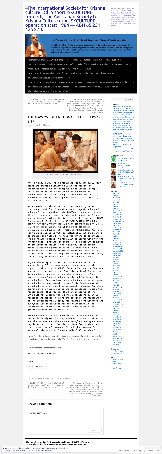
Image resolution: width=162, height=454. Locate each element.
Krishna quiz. (33, 69)
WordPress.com (118, 368)
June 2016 (116, 306)
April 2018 (116, 283)
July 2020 (116, 257)
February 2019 (117, 276)
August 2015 (117, 323)
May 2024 (116, 225)
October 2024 (117, 219)
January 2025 (117, 212)
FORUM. (87, 69)
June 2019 (116, 270)
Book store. (85, 60)
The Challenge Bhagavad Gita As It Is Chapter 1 (49, 78)
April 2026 (116, 195)
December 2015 (118, 317)
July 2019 (116, 268)
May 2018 (116, 281)
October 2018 (117, 278)
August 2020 (117, 255)
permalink (68, 378)
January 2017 (117, 302)
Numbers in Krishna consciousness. (106, 64)
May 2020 (116, 261)
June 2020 (116, 259)
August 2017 (117, 293)
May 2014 (116, 332)
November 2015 (118, 319)
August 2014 (117, 329)
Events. (128, 64)
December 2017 (118, 291)
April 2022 (116, 236)
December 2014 (118, 327)
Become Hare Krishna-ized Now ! (56, 69)
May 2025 (116, 204)
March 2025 (116, 208)
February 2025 (117, 210)
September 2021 (118, 251)
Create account (118, 359)
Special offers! (82, 64)
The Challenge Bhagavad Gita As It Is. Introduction (95, 87)
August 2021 (117, 253)
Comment (95, 430)
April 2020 (116, 264)
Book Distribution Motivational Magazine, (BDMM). (51, 64)
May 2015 (116, 325)
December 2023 (118, 229)
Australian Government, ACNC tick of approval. (48, 60)
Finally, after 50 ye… (124, 170)
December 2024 (118, 215)
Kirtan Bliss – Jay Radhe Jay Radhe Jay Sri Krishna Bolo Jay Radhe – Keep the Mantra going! (123, 108)
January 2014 (117, 338)
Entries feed (117, 364)
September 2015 (118, 321)
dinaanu (120, 164)
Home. (75, 60)
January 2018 (117, 289)
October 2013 (117, 340)
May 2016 (116, 308)
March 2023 (116, 232)
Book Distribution (118, 351)
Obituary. (77, 69)
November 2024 (118, 217)
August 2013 (117, 342)
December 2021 (118, 244)
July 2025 (116, 202)
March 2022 (116, 238)
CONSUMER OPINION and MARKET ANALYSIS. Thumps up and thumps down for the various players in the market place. (81, 82)
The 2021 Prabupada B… (126, 183)
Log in (115, 361)
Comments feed (118, 366)
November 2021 (118, 247)
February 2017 (117, 300)
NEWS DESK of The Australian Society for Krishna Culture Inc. (55, 73)
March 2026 (116, 198)
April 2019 (116, 274)
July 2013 (116, 344)
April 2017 (116, 295)
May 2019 (116, 272)
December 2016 (118, 304)
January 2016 (117, 315)
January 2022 (117, 242)
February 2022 (117, 240)
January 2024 (117, 227)
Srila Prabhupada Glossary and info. (100, 73)
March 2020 (116, 266)
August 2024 (117, 223)
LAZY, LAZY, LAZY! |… (124, 176)
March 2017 (116, 298)
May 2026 (116, 193)
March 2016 (116, 312)
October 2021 (117, 249)
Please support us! (113, 60)
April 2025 (116, 206)
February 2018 (117, 287)
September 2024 (118, 221)
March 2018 (116, 285)
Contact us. (98, 60)
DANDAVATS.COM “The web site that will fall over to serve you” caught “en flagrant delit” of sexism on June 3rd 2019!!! (46, 101)
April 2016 (116, 310)
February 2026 (117, 200)
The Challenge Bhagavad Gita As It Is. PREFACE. (49, 91)
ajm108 (48, 125)
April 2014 (116, 334)
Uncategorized (49, 378)
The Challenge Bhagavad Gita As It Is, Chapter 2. (49, 87)
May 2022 (116, 234)
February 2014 (117, 336)
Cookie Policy (48, 450)
